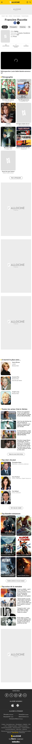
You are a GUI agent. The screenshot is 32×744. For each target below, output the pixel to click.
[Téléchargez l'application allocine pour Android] (18, 705)
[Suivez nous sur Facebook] (7, 695)
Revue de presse (17, 727)
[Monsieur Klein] (8, 137)
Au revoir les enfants (8, 100)
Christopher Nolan (16, 462)
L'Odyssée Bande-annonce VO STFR (24, 575)
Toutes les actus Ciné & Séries (16, 454)
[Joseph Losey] (6, 398)
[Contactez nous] (25, 695)
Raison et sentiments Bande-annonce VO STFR (24, 534)
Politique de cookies (12, 726)
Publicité (25, 724)
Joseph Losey (15, 391)
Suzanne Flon (15, 377)
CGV (6, 726)
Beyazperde (6, 716)
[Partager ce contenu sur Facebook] (15, 22)
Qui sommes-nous (10, 724)
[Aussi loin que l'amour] (8, 161)
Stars (7, 15)
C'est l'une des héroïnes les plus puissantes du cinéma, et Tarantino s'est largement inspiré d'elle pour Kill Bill (24, 424)
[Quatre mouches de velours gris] (23, 137)
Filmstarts (6, 714)
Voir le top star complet (16, 508)
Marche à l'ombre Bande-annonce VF (24, 555)
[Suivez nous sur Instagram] (16, 695)
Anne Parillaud (16, 477)
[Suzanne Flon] (6, 383)
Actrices (10, 15)
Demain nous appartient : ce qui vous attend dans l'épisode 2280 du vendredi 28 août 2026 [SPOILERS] (24, 413)
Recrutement (19, 724)
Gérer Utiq (18, 729)
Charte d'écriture (25, 727)
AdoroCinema (22, 716)
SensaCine (22, 714)
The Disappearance (23, 100)
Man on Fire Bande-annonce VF (8, 534)
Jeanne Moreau (16, 362)
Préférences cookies (23, 726)
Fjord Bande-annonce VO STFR (8, 555)
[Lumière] (8, 113)
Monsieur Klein (8, 147)
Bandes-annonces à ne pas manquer (16, 580)
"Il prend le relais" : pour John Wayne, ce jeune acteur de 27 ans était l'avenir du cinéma (23, 610)
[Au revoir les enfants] (8, 89)
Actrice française (16, 15)
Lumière (8, 123)
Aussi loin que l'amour (8, 171)
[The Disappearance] (23, 89)
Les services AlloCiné (10, 729)
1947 (17, 34)
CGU (29, 724)
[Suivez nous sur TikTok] (20, 695)
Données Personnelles (6, 727)
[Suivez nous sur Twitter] (11, 695)
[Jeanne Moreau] (6, 368)
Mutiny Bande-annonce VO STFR (8, 575)
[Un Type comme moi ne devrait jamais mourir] (23, 113)
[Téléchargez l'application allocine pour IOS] (13, 705)
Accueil (3, 15)
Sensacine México (14, 718)
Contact (3, 724)
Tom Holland (15, 491)
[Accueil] (15, 2)
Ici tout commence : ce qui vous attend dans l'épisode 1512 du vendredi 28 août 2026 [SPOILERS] (24, 432)
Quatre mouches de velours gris (23, 147)
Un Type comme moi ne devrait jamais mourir (23, 123)
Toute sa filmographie (16, 177)
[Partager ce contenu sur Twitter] (18, 22)
